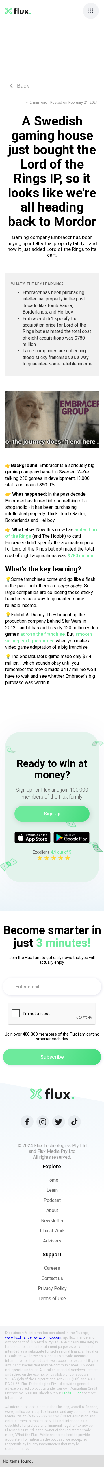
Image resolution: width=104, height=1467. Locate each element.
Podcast (52, 1200)
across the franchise (42, 634)
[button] (91, 11)
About (52, 1210)
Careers (52, 1268)
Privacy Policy (52, 1288)
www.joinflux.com (47, 1337)
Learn (52, 1190)
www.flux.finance (18, 1337)
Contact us (52, 1278)
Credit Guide (71, 1393)
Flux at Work (52, 1230)
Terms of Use (52, 1298)
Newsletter (52, 1220)
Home (52, 1180)
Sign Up (52, 814)
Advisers (52, 1241)
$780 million (80, 555)
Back (19, 86)
